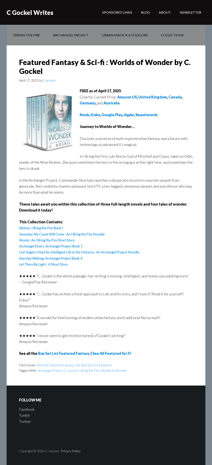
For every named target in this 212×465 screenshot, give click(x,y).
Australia (112, 103)
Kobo (95, 114)
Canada (175, 97)
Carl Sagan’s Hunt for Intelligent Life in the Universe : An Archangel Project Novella (79, 252)
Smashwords (146, 114)
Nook (84, 114)
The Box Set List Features (93, 365)
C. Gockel (71, 370)
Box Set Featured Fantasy (55, 365)
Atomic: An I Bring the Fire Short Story (47, 240)
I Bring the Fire (89, 370)
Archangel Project (50, 370)
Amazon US (127, 97)
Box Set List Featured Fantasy (64, 353)
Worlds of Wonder (114, 370)
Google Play (111, 114)
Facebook (27, 409)
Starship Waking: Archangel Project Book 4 (50, 258)
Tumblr (24, 415)
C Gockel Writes (30, 12)
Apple (129, 114)
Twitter (25, 421)
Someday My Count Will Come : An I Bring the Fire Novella (62, 234)
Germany (88, 103)
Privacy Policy (71, 451)
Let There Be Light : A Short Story (43, 264)
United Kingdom (152, 97)
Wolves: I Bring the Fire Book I (41, 228)
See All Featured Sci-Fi (111, 353)
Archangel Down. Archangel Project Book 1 (51, 246)
